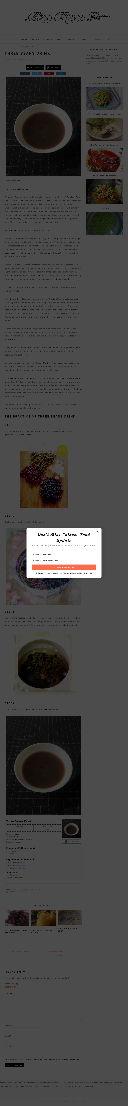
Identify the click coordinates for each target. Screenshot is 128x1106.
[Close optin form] (98, 532)
